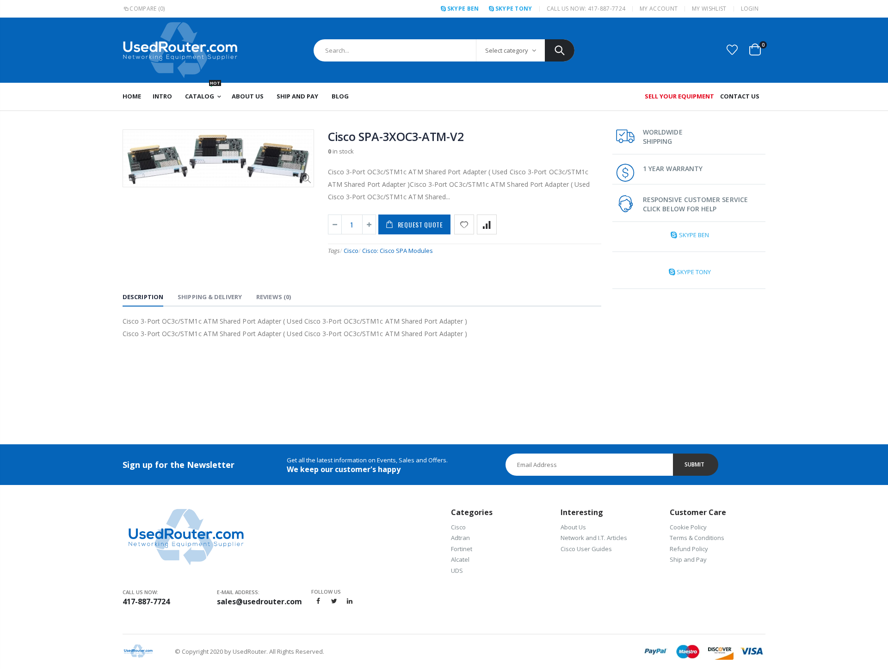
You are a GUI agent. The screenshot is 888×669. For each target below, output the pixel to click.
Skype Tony (513, 8)
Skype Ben (463, 8)
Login (750, 8)
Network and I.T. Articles (594, 538)
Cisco (351, 250)
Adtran (460, 538)
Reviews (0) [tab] (273, 297)
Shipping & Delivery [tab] (210, 297)
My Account (659, 8)
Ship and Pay (688, 559)
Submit (694, 464)
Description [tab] (143, 297)
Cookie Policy (688, 527)
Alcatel (460, 559)
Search (559, 50)
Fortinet (461, 549)
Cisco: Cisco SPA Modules (397, 250)
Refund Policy (689, 549)
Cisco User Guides (586, 549)
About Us (573, 527)
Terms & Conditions (697, 538)
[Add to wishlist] (464, 224)
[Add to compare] (487, 224)
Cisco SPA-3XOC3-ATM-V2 (396, 136)
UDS (457, 570)
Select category (506, 50)
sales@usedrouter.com (259, 601)
